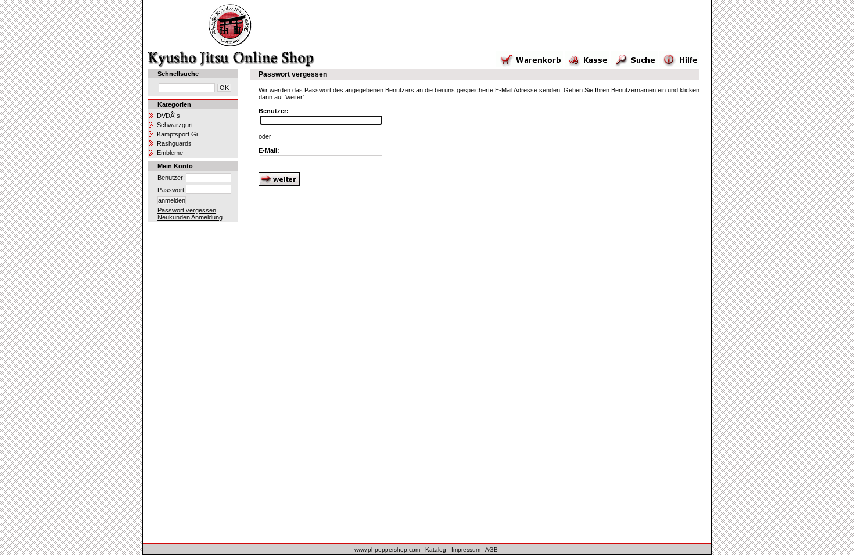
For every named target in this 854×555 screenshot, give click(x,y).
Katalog (435, 549)
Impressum (465, 549)
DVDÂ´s (168, 115)
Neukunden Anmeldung (190, 217)
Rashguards (174, 143)
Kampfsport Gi (177, 134)
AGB (491, 549)
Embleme (170, 152)
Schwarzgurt (175, 124)
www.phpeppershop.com (387, 549)
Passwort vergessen (186, 210)
